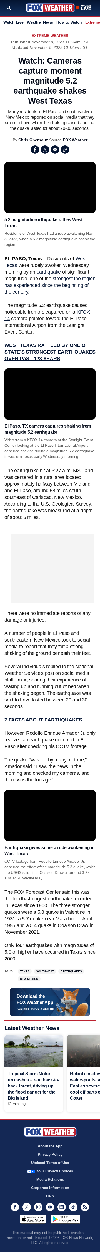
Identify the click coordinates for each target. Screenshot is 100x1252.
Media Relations (50, 1179)
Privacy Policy (50, 1154)
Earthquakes (71, 971)
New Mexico (29, 978)
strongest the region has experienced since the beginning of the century (50, 285)
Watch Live (13, 22)
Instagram (38, 1207)
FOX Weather (75, 140)
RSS (85, 1207)
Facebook (35, 149)
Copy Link (65, 149)
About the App (50, 1146)
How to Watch (69, 22)
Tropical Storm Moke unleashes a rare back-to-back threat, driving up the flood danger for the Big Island (33, 1085)
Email (55, 149)
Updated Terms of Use (50, 1163)
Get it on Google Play (65, 1219)
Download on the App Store (33, 1219)
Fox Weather (50, 7)
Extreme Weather (50, 36)
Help (50, 1196)
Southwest (45, 971)
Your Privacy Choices (54, 1171)
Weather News (40, 22)
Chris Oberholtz (33, 140)
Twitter (45, 149)
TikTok (73, 1207)
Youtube (50, 1207)
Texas (24, 971)
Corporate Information (50, 1188)
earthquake (49, 272)
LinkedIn (62, 1207)
